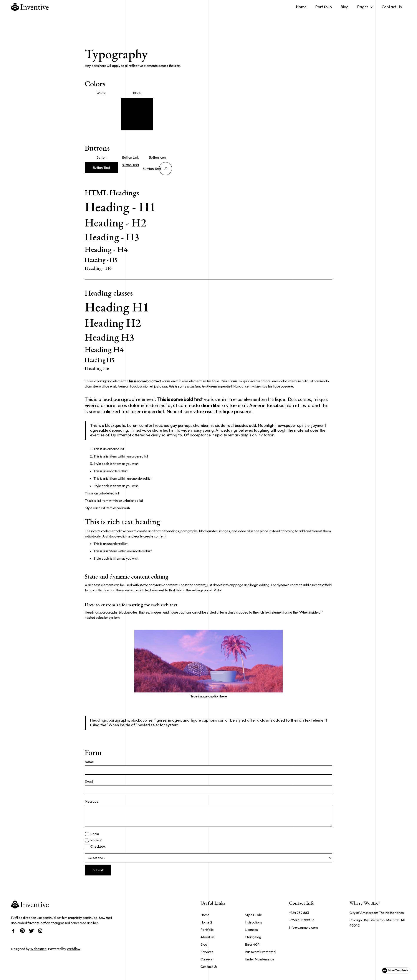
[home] (30, 7)
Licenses (251, 929)
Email (89, 781)
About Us (207, 937)
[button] (365, 7)
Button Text (101, 167)
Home (301, 6)
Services (206, 952)
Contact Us (392, 6)
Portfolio (323, 6)
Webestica (38, 949)
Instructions (253, 922)
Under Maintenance (259, 959)
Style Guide (253, 915)
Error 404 (252, 944)
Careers (206, 959)
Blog (345, 6)
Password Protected (260, 952)
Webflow (73, 949)
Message (91, 801)
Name (89, 762)
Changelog (253, 937)
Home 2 (206, 922)
